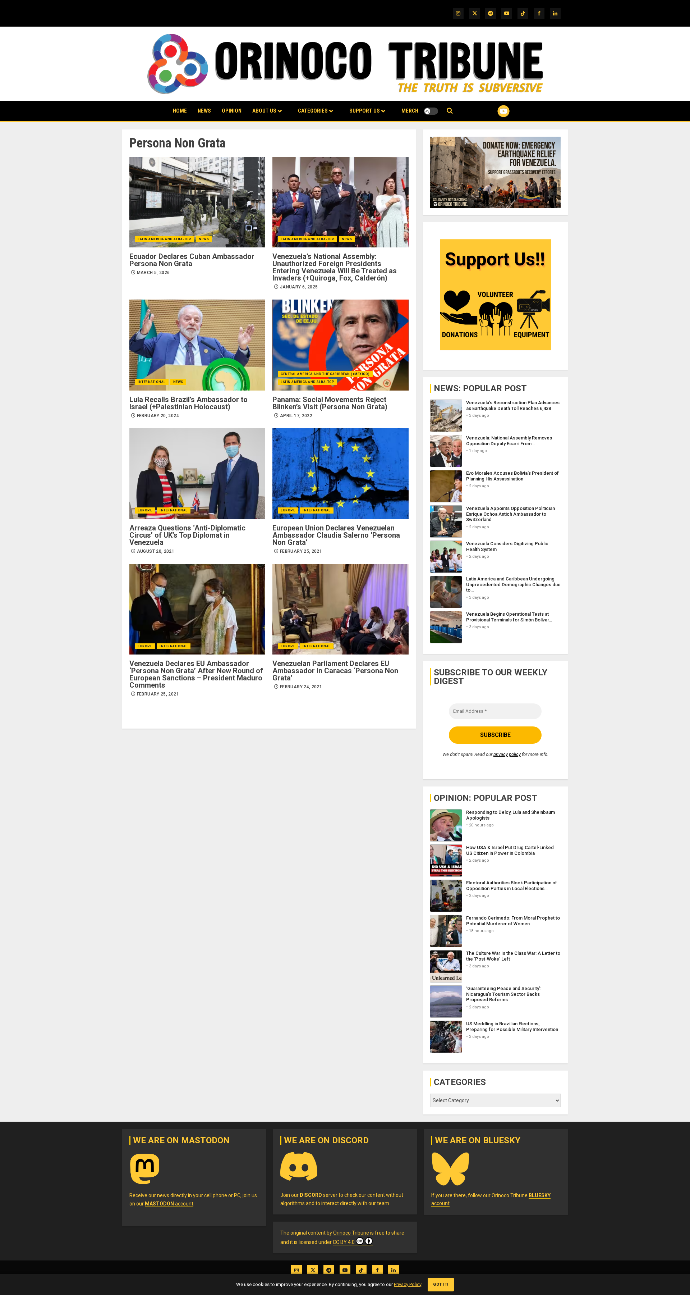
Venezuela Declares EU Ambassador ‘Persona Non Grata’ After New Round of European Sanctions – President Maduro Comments (196, 674)
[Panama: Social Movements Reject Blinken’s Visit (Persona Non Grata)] (340, 345)
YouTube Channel (492, 111)
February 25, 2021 (301, 551)
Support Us (364, 111)
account (169, 1204)
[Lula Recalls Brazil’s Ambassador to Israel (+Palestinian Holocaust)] (197, 345)
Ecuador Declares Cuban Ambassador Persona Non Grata (191, 260)
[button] (449, 111)
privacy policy (507, 754)
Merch (409, 111)
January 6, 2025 (299, 286)
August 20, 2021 (155, 551)
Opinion (232, 111)
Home (180, 111)
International (152, 382)
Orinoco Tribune (351, 1233)
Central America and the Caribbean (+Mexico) (325, 374)
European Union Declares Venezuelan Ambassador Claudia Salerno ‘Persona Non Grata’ (336, 535)
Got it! (440, 1284)
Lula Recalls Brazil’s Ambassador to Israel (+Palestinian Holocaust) (188, 403)
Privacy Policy (407, 1284)
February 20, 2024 (158, 415)
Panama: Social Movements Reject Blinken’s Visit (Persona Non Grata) (329, 403)
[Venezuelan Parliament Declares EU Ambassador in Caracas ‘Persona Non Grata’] (340, 609)
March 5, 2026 (153, 272)
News (204, 111)
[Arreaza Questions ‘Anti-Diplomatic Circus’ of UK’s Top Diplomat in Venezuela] (197, 473)
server (318, 1195)
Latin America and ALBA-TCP (164, 239)
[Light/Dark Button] (431, 111)
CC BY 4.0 (344, 1242)
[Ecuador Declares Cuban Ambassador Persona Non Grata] (197, 202)
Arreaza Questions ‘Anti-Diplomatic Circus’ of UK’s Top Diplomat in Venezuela (187, 535)
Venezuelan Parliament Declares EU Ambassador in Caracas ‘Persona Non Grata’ (335, 670)
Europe (145, 510)
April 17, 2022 (296, 415)
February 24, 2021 (301, 686)
